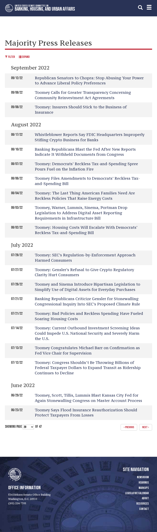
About (145, 498)
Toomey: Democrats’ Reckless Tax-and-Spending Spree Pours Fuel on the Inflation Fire (86, 166)
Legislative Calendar (137, 493)
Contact (144, 509)
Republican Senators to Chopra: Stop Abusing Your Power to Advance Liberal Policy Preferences (89, 80)
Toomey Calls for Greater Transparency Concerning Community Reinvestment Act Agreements (83, 95)
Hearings (144, 483)
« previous (129, 427)
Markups (144, 488)
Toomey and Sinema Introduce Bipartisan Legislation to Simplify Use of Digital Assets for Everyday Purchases (87, 287)
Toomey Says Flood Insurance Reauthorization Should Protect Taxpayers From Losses (86, 412)
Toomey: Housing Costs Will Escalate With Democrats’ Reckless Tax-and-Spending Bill (86, 230)
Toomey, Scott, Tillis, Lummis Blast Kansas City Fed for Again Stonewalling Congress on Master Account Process (88, 398)
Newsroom (143, 477)
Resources (142, 504)
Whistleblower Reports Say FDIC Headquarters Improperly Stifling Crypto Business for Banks (90, 137)
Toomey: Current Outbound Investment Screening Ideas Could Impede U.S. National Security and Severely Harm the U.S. (87, 333)
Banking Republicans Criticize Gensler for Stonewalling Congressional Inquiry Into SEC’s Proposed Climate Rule (87, 301)
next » (145, 427)
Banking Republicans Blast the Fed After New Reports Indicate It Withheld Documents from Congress (85, 152)
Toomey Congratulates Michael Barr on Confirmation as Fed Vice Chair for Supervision (87, 350)
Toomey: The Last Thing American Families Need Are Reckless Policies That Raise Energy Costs (85, 196)
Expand (25, 57)
